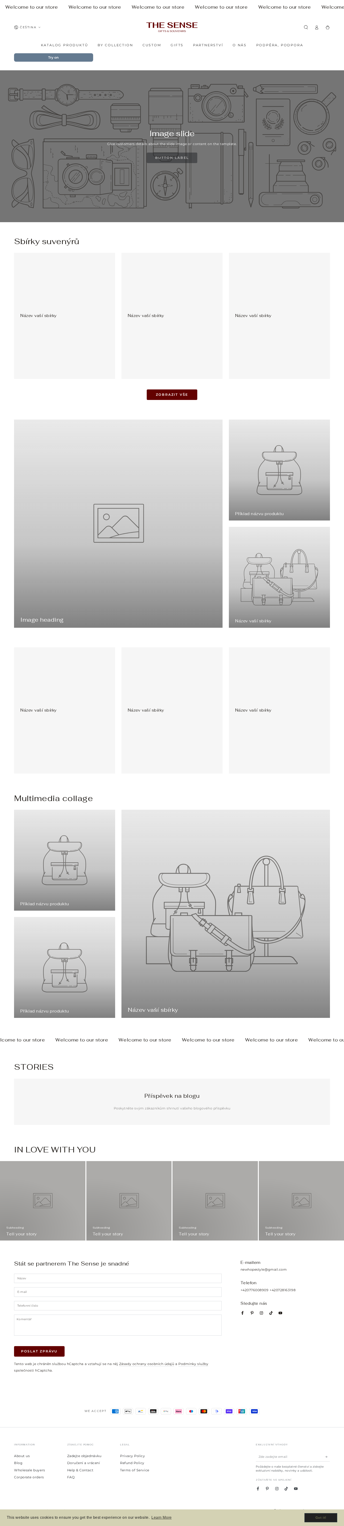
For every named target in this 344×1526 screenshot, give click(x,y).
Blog (18, 1463)
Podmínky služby (193, 1364)
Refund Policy (132, 1463)
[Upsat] (327, 1457)
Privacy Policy (132, 1456)
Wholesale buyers (29, 1470)
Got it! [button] (320, 1517)
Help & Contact (80, 1470)
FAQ (71, 1477)
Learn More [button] (161, 1517)
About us (22, 1456)
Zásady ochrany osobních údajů (146, 1364)
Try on (53, 57)
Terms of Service (134, 1470)
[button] (305, 27)
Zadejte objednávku (84, 1456)
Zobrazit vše (172, 394)
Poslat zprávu (39, 1351)
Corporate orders (29, 1477)
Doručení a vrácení (83, 1463)
